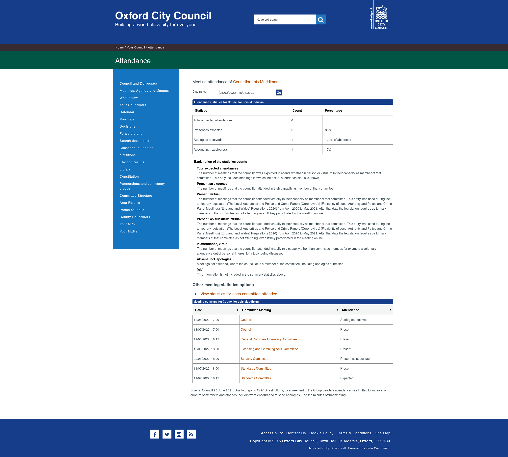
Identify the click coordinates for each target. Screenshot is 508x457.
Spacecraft (338, 448)
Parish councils (132, 209)
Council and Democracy (139, 83)
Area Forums (130, 202)
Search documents (134, 140)
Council (246, 319)
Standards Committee (256, 368)
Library (125, 169)
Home (119, 47)
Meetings (127, 119)
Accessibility (272, 432)
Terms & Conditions (354, 432)
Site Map (383, 432)
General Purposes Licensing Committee (269, 339)
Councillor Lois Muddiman (255, 81)
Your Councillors (133, 105)
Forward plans (131, 133)
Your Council (136, 47)
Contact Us (296, 432)
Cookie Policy (321, 432)
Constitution (129, 176)
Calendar (127, 112)
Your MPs (127, 224)
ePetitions (128, 155)
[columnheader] (216, 310)
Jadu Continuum (378, 448)
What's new (129, 97)
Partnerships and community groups (142, 186)
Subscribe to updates (136, 147)
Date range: (199, 91)
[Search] (321, 19)
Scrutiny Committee (254, 358)
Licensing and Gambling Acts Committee (269, 349)
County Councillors (135, 217)
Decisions (128, 126)
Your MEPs (128, 231)
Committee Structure (136, 195)
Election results (132, 162)
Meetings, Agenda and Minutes (144, 90)
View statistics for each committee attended (238, 293)
